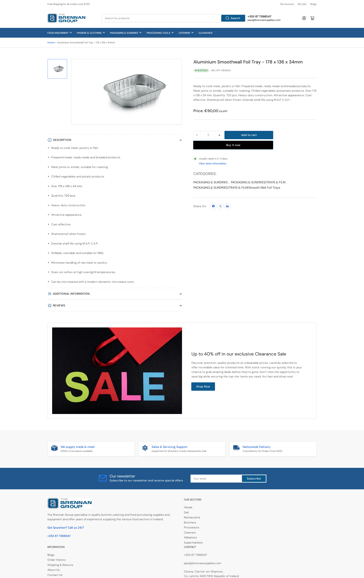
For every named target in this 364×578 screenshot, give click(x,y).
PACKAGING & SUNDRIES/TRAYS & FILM (258, 182)
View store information (212, 163)
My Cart (302, 4)
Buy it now (233, 145)
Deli (186, 512)
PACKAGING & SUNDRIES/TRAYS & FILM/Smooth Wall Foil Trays (236, 188)
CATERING (184, 32)
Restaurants (192, 517)
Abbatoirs (190, 537)
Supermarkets (193, 542)
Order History (56, 560)
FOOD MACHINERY (57, 32)
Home (50, 42)
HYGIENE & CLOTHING (89, 32)
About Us (53, 570)
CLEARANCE (205, 32)
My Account (287, 4)
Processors (191, 527)
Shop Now (203, 386)
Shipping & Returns (60, 565)
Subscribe (254, 478)
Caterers (190, 532)
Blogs (313, 4)
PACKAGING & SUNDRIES (124, 32)
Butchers (190, 522)
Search (235, 18)
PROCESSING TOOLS (158, 32)
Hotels (188, 507)
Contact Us (55, 575)
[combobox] (174, 18)
